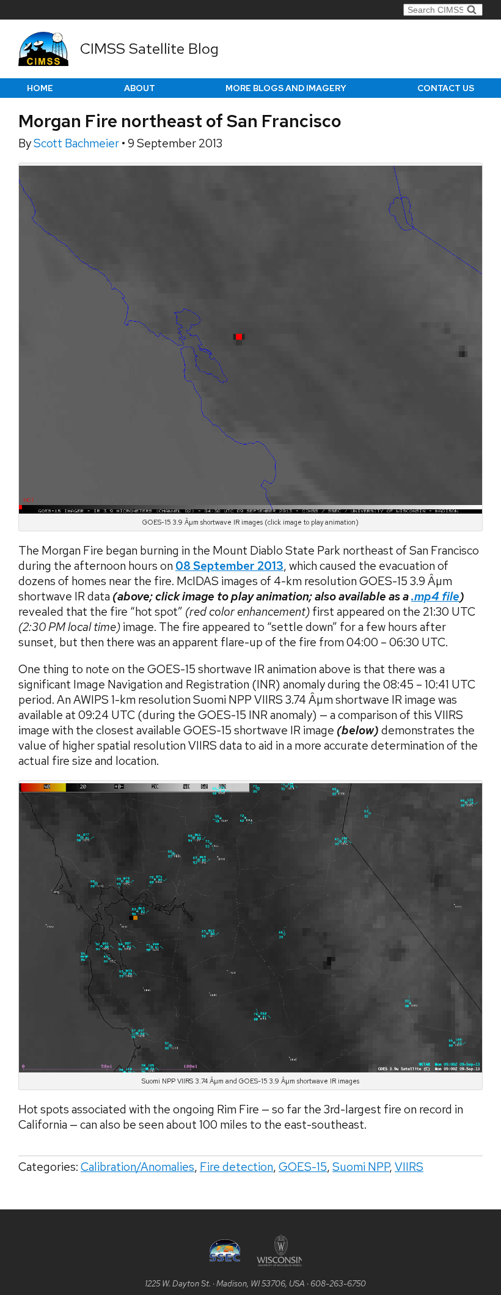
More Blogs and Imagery (285, 88)
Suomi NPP (360, 1167)
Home (40, 88)
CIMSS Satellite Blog (149, 49)
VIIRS (409, 1167)
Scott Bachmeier (78, 143)
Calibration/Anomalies (137, 1167)
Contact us (445, 88)
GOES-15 (303, 1167)
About (139, 88)
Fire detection (236, 1167)
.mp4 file (435, 596)
